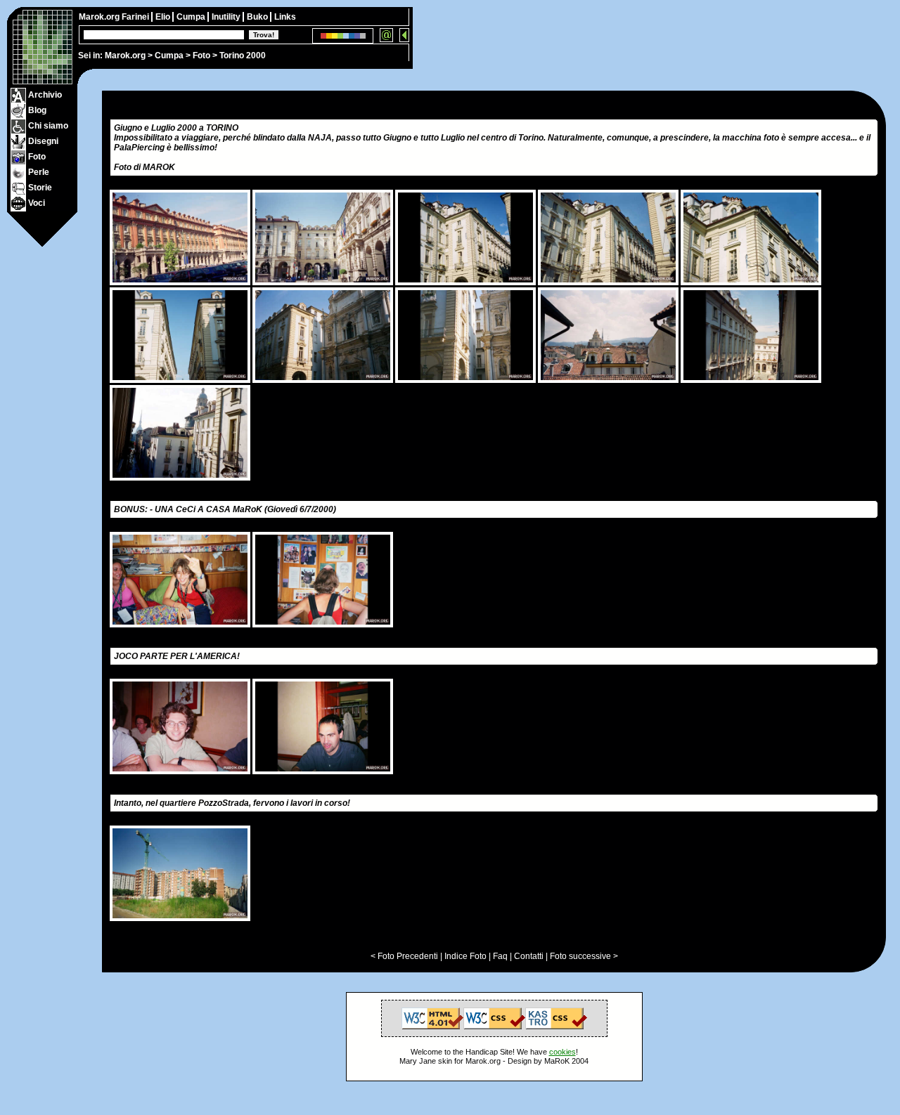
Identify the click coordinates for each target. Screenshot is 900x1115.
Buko (258, 17)
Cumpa (169, 55)
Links (285, 17)
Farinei (136, 17)
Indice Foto (465, 956)
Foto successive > (584, 956)
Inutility (227, 17)
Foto (201, 55)
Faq (500, 956)
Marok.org (125, 55)
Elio (163, 17)
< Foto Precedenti (404, 956)
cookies (562, 1052)
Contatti (529, 956)
